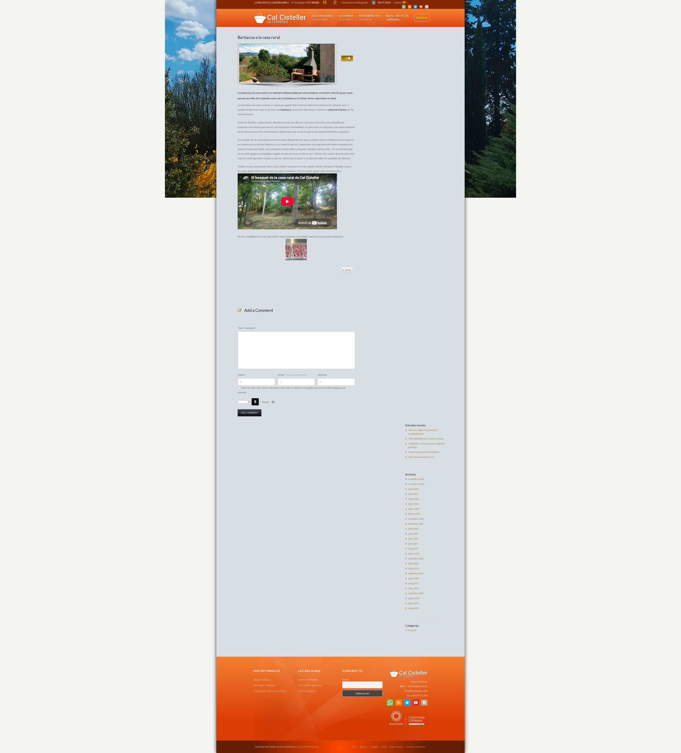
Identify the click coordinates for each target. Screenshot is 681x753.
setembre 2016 (415, 593)
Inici (354, 746)
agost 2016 (413, 598)
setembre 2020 (415, 558)
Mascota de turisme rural (421, 457)
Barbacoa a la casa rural (259, 37)
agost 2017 (413, 578)
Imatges (374, 746)
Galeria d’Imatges (308, 679)
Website (322, 374)
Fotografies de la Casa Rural (270, 691)
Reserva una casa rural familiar (424, 452)
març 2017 (413, 588)
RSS (409, 7)
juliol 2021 (413, 538)
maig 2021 (413, 548)
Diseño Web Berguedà (307, 746)
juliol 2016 (413, 603)
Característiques (307, 691)
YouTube (421, 7)
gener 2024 (414, 508)
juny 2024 (413, 493)
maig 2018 (413, 568)
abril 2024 (413, 503)
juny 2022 (413, 533)
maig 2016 (413, 608)
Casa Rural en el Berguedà (354, 2)
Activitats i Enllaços (264, 685)
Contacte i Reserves (415, 746)
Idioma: (398, 2)
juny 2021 (413, 543)
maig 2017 (413, 583)
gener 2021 (414, 553)
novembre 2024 (416, 484)
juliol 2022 (413, 528)
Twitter (415, 7)
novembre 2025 (416, 479)
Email (292, 374)
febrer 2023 (414, 513)
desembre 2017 (416, 573)
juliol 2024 (413, 489)
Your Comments (246, 328)
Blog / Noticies (262, 679)
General (412, 630)
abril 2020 (413, 563)
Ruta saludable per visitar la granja (426, 438)
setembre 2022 (415, 523)
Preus (383, 746)
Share (347, 270)
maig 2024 (413, 498)
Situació (363, 746)
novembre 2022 (416, 518)
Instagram (426, 7)
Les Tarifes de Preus (310, 685)
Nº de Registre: (305, 2)
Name (242, 374)
